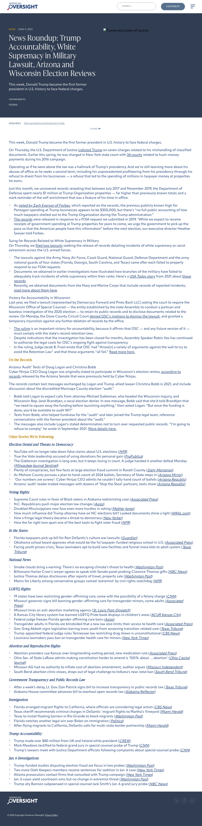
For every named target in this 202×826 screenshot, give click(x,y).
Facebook (184, 800)
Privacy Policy (51, 815)
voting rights (17, 100)
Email (192, 800)
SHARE (94, 129)
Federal (13, 105)
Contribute (173, 7)
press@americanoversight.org (44, 124)
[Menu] (192, 6)
